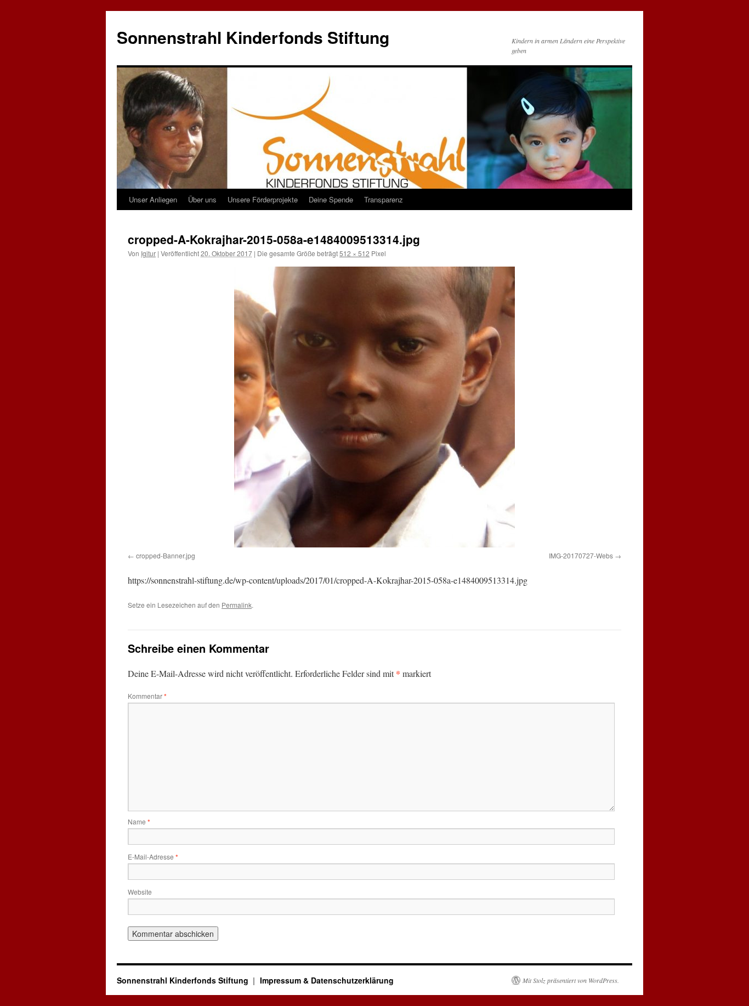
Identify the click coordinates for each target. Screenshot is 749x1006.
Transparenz (383, 199)
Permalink (237, 604)
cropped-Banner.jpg (165, 555)
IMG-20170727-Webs (581, 555)
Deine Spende (331, 199)
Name (139, 821)
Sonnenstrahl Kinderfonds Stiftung (253, 37)
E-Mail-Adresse (153, 856)
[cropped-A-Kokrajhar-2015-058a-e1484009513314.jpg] (374, 407)
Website (140, 891)
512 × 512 (354, 253)
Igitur (148, 253)
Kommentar (147, 695)
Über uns (202, 199)
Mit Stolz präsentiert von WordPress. (571, 980)
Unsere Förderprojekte (263, 199)
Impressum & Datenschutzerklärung (327, 980)
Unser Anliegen (153, 199)
